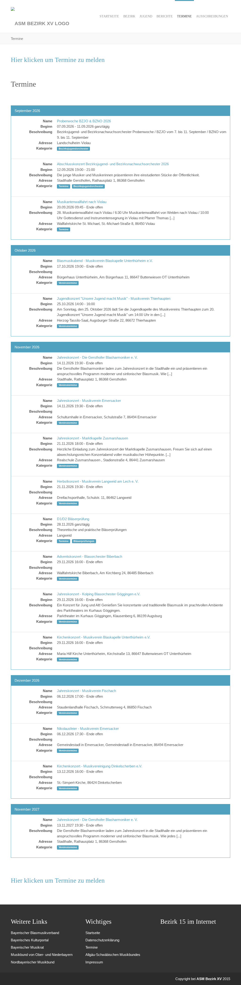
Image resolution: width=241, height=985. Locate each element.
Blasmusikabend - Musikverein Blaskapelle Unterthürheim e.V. (105, 261)
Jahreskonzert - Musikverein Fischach (86, 691)
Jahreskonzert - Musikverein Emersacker (89, 401)
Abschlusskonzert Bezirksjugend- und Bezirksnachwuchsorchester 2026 (113, 164)
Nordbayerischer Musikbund (32, 962)
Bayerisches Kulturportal (29, 940)
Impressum (94, 962)
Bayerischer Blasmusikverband (35, 933)
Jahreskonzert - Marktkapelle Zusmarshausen (92, 438)
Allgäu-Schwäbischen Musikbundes (112, 955)
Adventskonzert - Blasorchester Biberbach (89, 556)
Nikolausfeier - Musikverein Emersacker (88, 729)
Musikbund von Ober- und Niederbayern (41, 955)
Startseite (92, 933)
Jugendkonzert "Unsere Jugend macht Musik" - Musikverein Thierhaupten (113, 298)
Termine (91, 947)
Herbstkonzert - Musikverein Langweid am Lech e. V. (97, 481)
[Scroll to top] (231, 975)
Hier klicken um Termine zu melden (58, 59)
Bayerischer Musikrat (27, 947)
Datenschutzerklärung (102, 940)
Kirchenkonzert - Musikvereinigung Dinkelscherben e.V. (99, 766)
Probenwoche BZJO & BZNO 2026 (84, 121)
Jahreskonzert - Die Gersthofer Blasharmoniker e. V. (97, 357)
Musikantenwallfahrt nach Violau (81, 202)
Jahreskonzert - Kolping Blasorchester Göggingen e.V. (98, 594)
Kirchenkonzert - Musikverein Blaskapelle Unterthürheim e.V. (103, 637)
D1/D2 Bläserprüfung (73, 519)
